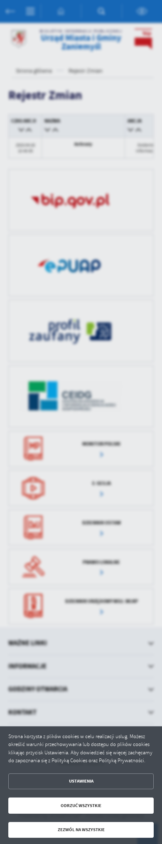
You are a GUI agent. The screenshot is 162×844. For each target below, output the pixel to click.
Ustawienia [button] (81, 781)
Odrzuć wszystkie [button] (81, 805)
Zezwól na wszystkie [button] (81, 830)
